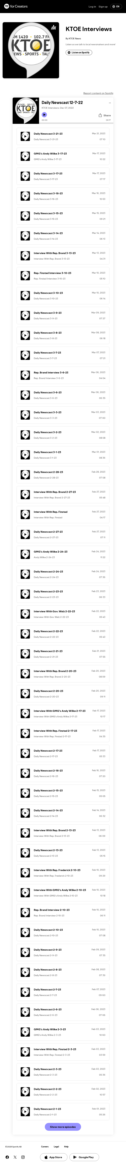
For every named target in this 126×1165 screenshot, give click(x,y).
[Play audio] (110, 102)
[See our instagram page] (23, 1157)
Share (107, 115)
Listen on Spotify (80, 52)
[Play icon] (44, 114)
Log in (92, 6)
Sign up (103, 6)
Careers (45, 1146)
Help (66, 1146)
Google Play (86, 1157)
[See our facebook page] (7, 1157)
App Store (55, 1157)
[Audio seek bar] (76, 123)
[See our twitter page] (15, 1157)
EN (117, 6)
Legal (56, 1146)
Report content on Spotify (98, 93)
